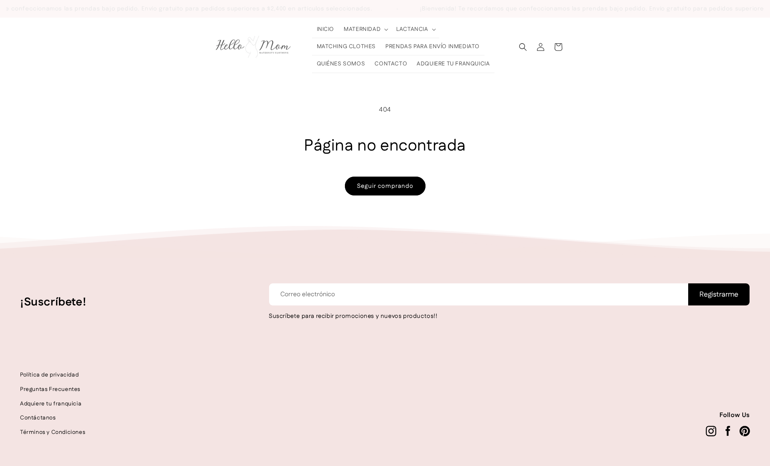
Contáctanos (38, 418)
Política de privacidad (49, 375)
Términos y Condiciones (52, 432)
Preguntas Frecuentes (50, 389)
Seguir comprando (385, 186)
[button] (365, 29)
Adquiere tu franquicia (50, 404)
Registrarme (718, 294)
